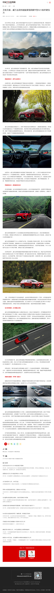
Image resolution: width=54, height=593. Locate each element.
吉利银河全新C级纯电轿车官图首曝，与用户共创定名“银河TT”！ (19, 505)
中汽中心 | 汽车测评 (40, 590)
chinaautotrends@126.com (24, 576)
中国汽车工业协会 (11, 590)
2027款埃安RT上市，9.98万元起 (10, 481)
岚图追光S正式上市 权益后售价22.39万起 (13, 473)
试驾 (14, 6)
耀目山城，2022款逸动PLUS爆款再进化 (11, 451)
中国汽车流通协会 (20, 590)
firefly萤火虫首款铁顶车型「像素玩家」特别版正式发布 (16, 513)
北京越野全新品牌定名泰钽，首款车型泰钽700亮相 (15, 497)
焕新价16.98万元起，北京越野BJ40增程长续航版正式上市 (17, 537)
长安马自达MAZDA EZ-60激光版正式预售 (13, 465)
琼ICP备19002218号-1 (20, 584)
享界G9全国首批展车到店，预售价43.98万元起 (14, 489)
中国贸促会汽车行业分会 (30, 590)
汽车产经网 (47, 590)
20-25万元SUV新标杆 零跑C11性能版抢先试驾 (13, 458)
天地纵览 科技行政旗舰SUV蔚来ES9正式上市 (14, 521)
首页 (5, 6)
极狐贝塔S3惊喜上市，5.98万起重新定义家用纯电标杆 (16, 529)
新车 (10, 6)
